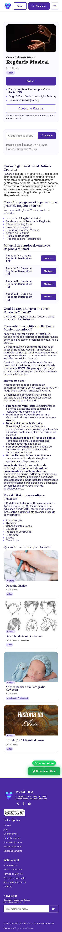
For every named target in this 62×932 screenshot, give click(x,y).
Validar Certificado (13, 846)
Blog (6, 829)
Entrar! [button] (31, 81)
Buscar (49, 135)
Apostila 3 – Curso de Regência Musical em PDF (19, 284)
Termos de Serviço (13, 874)
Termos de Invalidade (14, 878)
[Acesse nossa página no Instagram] (23, 804)
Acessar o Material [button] (31, 108)
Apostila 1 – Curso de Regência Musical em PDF (19, 258)
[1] (53, 908)
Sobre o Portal (11, 865)
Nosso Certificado (13, 869)
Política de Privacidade (15, 882)
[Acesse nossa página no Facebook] (29, 804)
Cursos (7, 825)
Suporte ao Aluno (46, 771)
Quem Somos (11, 833)
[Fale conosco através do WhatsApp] (18, 804)
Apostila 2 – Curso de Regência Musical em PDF (19, 271)
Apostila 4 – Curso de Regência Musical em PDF (19, 296)
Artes (11, 149)
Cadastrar (41, 6)
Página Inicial (13, 144)
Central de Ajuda (12, 838)
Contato (8, 886)
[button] (54, 6)
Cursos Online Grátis (35, 144)
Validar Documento (13, 851)
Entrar (20, 6)
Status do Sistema (13, 842)
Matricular (48, 258)
